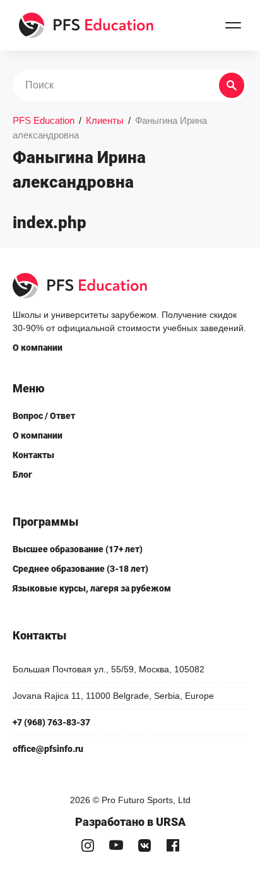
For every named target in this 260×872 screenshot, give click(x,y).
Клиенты (105, 120)
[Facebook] (172, 845)
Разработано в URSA (130, 821)
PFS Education (43, 120)
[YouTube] (116, 845)
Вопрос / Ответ (44, 416)
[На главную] (87, 25)
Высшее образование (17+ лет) (78, 549)
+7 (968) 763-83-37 (51, 722)
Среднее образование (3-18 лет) (80, 569)
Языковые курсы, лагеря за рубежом (92, 588)
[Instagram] (87, 845)
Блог (22, 474)
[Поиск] (231, 85)
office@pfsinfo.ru (48, 749)
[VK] (144, 845)
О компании (37, 347)
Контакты (33, 455)
